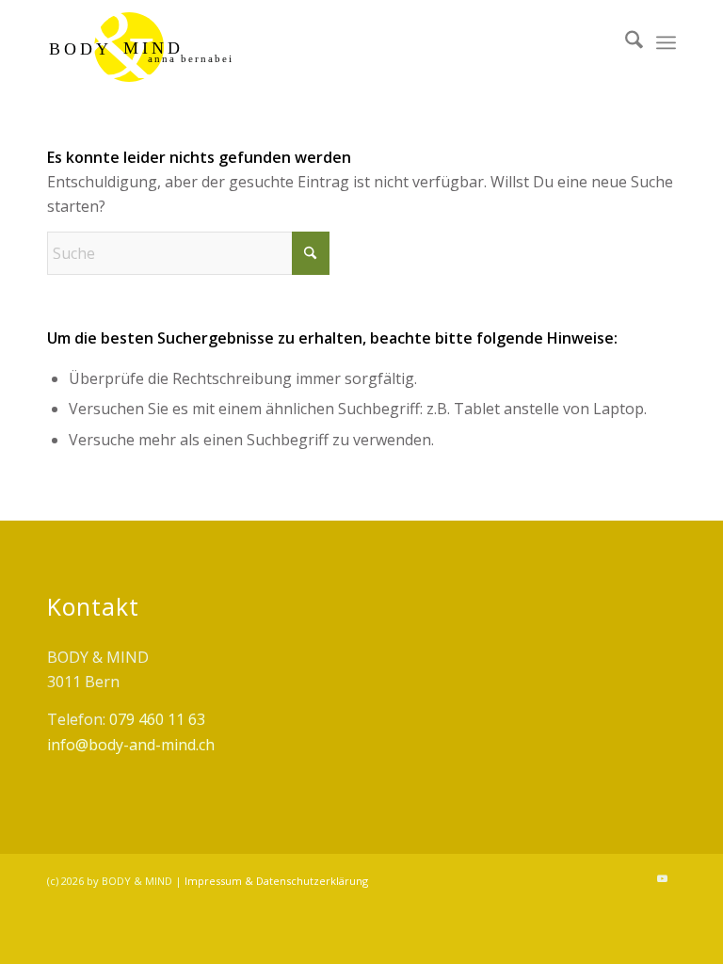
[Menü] (666, 42)
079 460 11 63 (157, 719)
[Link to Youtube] (662, 878)
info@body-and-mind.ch (131, 744)
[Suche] (624, 42)
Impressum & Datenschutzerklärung (276, 881)
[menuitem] (624, 42)
